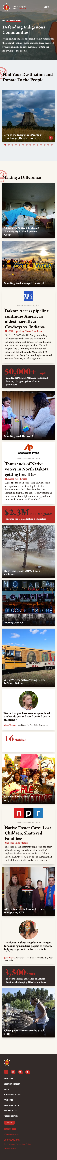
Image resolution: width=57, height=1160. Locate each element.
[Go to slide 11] (41, 145)
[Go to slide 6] (23, 145)
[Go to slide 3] (12, 145)
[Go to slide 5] (20, 145)
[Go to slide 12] (45, 145)
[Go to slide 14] (52, 145)
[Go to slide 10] (37, 145)
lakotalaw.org (12, 1140)
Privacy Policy (10, 1148)
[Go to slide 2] (9, 145)
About (6, 1089)
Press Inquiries (11, 1116)
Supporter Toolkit (12, 1105)
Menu (46, 7)
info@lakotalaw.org (11, 1134)
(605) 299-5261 (10, 1129)
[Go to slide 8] (30, 145)
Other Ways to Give (12, 1095)
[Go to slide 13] (48, 145)
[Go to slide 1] (5, 145)
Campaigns (8, 1079)
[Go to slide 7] (27, 145)
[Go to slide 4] (16, 145)
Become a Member (12, 1084)
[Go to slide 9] (34, 145)
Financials (8, 1100)
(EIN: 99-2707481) (11, 1111)
